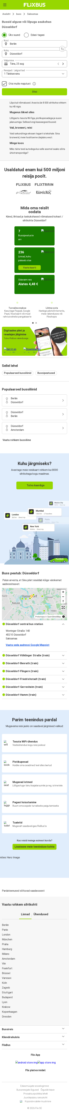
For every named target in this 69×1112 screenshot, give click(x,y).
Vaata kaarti (29, 267)
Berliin (5, 925)
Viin (4, 963)
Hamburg (7, 949)
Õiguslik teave (47, 1090)
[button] (34, 44)
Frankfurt (7, 968)
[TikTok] (37, 1078)
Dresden (6, 1016)
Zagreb (6, 987)
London (6, 934)
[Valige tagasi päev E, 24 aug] (58, 64)
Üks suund (14, 34)
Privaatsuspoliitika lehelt (35, 1093)
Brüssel (6, 973)
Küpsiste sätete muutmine (38, 1101)
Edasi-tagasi (37, 34)
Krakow (6, 1006)
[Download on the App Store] (47, 1063)
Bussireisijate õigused (28, 1090)
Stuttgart (7, 992)
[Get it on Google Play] (26, 1063)
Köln (4, 982)
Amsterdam (8, 958)
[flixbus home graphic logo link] (34, 5)
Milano (5, 953)
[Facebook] (33, 1078)
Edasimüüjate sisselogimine (34, 1086)
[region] (34, 604)
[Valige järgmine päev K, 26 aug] (63, 64)
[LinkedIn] (35, 1078)
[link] (34, 508)
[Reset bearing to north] (63, 601)
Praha (5, 944)
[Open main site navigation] (5, 5)
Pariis (5, 929)
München (7, 939)
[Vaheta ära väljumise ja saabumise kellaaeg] (62, 49)
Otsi (34, 91)
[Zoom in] (63, 592)
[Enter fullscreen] (63, 607)
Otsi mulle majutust (20, 83)
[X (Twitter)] (36, 1078)
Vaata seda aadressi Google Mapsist (27, 644)
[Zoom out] (63, 596)
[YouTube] (34, 1078)
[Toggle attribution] (63, 617)
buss (18, 14)
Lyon (4, 1002)
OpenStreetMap (54, 616)
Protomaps (40, 616)
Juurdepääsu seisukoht (35, 1097)
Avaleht (6, 14)
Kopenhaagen (9, 1011)
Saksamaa (32, 14)
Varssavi (6, 978)
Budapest (7, 997)
